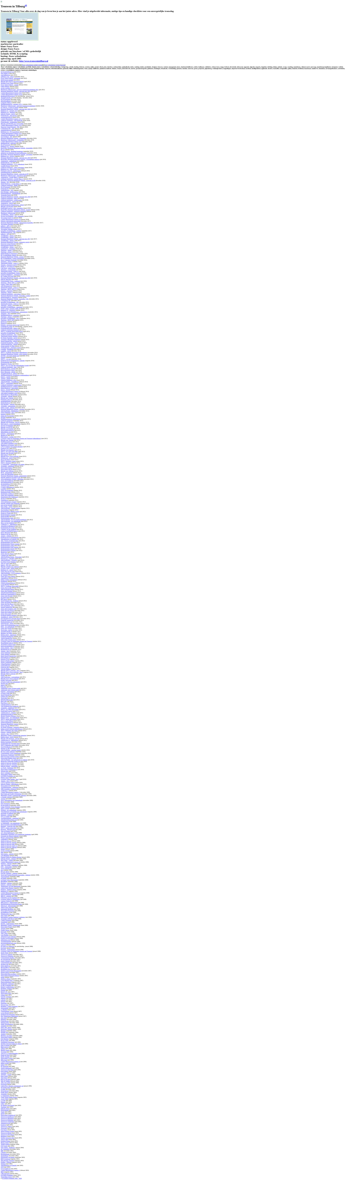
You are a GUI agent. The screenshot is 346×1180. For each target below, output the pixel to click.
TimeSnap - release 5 (7, 250)
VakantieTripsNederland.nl (8, 592)
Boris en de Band (6, 1079)
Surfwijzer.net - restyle (7, 623)
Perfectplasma (5, 1110)
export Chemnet (5, 961)
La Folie (3, 1100)
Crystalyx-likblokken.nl (7, 487)
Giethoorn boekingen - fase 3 (9, 334)
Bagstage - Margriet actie (8, 829)
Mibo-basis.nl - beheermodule (9, 902)
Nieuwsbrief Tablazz (7, 774)
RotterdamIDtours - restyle (8, 201)
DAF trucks (4, 1146)
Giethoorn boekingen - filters (9, 198)
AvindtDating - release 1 (8, 247)
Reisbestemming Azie (7, 542)
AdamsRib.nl (4, 578)
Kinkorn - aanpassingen (7, 433)
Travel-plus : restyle (6, 630)
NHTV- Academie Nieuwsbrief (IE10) (12, 331)
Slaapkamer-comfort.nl (7, 493)
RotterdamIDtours (6, 227)
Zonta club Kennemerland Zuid (10, 625)
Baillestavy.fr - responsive (8, 310)
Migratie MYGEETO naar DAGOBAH (12, 81)
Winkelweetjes (5, 1022)
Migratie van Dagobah (7, 429)
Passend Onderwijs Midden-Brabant (11, 857)
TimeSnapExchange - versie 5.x (10, 263)
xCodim (3, 1089)
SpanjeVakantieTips (6, 695)
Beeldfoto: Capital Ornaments (9, 1006)
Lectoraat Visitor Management (9, 880)
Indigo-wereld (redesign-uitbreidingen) (12, 729)
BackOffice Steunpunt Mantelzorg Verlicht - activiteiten (16, 154)
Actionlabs (4, 1094)
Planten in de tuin (6, 534)
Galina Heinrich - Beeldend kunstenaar (12, 151)
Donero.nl (3, 323)
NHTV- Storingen (6, 463)
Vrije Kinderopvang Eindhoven (10, 706)
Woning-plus (4, 683)
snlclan (3, 1113)
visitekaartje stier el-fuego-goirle (10, 690)
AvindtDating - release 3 (8, 237)
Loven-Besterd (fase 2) (7, 980)
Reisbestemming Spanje (7, 549)
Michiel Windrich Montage (8, 716)
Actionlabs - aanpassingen (8, 406)
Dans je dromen (5, 1045)
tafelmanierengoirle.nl (7, 714)
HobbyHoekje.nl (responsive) (9, 253)
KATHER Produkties (7, 1175)
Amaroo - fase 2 (5, 781)
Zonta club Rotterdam (7, 490)
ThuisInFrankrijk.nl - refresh (9, 373)
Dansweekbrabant (6, 982)
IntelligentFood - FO (6, 162)
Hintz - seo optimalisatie (7, 627)
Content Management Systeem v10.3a (11, 94)
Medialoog (4, 1136)
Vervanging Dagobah (7, 224)
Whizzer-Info (4, 771)
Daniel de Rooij (5, 1055)
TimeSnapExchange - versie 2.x (10, 304)
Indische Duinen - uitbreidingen (10, 784)
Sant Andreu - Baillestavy (8, 1147)
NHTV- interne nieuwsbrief (8, 719)
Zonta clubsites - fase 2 (7, 648)
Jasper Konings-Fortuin (7, 1131)
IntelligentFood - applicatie (8, 143)
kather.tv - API (5, 234)
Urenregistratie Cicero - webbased (10, 281)
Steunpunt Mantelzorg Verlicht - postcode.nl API (14, 174)
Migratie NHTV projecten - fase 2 (10, 670)
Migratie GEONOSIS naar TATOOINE (12, 123)
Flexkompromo (5, 362)
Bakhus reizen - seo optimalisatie (10, 717)
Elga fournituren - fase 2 (8, 605)
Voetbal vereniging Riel (7, 1138)
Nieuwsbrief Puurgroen (7, 910)
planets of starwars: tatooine (8, 842)
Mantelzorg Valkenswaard (8, 213)
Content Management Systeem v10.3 (11, 133)
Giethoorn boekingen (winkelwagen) (11, 385)
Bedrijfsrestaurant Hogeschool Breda (11, 904)
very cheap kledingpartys (8, 833)
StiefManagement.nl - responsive (10, 315)
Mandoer (3, 1031)
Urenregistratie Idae (6, 962)
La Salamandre (5, 1095)
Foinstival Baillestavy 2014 (8, 380)
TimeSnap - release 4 (7, 252)
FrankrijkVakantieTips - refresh (9, 343)
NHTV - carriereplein (7, 383)
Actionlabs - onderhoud (7, 466)
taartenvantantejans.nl (7, 722)
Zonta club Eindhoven (7, 480)
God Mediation (5, 855)
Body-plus (4, 701)
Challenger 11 (5, 790)
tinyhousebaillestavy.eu (7, 72)
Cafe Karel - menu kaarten (8, 268)
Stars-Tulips (4, 915)
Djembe (3, 990)
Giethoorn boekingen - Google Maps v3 (12, 179)
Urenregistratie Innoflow (8, 958)
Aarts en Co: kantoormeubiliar (9, 1053)
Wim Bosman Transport (7, 1160)
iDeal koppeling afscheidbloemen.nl (11, 824)
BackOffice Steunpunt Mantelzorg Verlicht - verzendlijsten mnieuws (20, 159)
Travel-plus (4, 698)
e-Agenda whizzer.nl (7, 797)
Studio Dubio (4, 953)
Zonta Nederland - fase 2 (8, 412)
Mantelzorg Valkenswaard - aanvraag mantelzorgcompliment (18, 106)
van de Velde (4, 1099)
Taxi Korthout (5, 510)
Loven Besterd (5, 1013)
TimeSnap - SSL (5, 313)
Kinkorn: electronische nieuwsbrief (11, 221)
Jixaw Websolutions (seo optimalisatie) (12, 800)
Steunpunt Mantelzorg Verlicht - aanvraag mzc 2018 (15, 197)
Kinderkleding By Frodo (8, 528)
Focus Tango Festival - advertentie (10, 78)
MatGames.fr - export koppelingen (10, 424)
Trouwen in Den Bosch (7, 1134)
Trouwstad (4, 1128)
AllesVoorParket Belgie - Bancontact (11, 557)
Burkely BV (4, 992)
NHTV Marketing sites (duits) (9, 730)
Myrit (2, 802)
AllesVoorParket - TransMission (10, 381)
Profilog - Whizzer (6, 1162)
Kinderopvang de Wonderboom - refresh (12, 205)
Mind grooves (5, 1047)
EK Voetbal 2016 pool (7, 276)
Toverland (3, 1052)
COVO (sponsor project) (8, 782)
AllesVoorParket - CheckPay (9, 560)
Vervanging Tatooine (7, 229)
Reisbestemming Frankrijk (8, 550)
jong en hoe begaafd (6, 505)
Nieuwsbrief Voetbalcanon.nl (9, 769)
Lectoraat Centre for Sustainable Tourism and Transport (16, 641)
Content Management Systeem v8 (10, 391)
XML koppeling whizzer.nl (8, 789)
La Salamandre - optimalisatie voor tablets (13, 464)
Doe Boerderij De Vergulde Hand (10, 618)
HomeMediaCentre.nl (7, 643)
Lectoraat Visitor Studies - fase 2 (10, 779)
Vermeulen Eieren (6, 195)
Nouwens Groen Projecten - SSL (10, 127)
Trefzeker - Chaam (6, 1074)
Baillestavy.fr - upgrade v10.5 (9, 111)
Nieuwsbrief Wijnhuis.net (8, 1115)
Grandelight (4, 922)
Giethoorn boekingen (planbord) (10, 330)
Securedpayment (5, 1087)
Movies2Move (5, 967)
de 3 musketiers (5, 1149)
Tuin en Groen (5, 563)
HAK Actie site (5, 725)
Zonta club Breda (6, 602)
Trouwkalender (5, 876)
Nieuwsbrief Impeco (6, 467)
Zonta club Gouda (6, 614)
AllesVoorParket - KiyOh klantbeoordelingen (13, 519)
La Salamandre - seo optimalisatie (10, 823)
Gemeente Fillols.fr (6, 102)
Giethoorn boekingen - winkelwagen (11, 200)
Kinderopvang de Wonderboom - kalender (13, 360)
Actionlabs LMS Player (7, 919)
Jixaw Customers (5, 773)
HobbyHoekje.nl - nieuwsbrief (9, 388)
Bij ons (3, 149)
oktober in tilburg (6, 979)
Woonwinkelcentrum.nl (7, 430)
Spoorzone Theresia (6, 1029)
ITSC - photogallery (6, 867)
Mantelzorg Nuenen (6, 364)
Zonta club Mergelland (7, 474)
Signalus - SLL (5, 182)
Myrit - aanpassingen (7, 472)
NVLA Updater (5, 816)
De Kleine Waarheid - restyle (9, 338)
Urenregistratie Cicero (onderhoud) (11, 753)
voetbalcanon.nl (5, 821)
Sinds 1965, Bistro (6, 1027)
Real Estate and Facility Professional (11, 794)
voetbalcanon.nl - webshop (8, 712)
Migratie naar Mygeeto (7, 453)
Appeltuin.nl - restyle (7, 617)
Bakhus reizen (5, 777)
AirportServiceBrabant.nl (8, 526)
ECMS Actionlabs (6, 985)
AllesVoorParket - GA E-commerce (11, 573)
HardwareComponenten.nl (8, 594)
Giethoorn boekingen (7, 420)
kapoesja (3, 414)
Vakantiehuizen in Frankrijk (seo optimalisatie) (14, 811)
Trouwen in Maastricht (7, 1118)
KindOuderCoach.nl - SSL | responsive (12, 208)
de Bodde (3, 878)
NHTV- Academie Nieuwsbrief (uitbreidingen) (14, 352)
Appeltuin (3, 1073)
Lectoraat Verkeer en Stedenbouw (10, 899)
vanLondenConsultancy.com (9, 393)
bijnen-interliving (5, 966)
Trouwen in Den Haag (7, 1069)
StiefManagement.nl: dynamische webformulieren (15, 375)
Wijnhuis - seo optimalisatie (8, 810)
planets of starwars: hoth (8, 844)
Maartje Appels (5, 1050)
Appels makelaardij (6, 1068)
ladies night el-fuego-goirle (8, 639)
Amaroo (3, 798)
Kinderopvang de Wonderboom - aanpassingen (14, 312)
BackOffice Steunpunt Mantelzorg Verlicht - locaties (15, 209)
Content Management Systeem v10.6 (11, 93)
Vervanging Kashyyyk (7, 218)
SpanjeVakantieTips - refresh (9, 341)
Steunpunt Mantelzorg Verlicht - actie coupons (14, 354)
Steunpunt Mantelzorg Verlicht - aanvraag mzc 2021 (15, 91)
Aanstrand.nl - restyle (7, 203)
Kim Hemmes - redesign (8, 404)
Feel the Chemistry (6, 996)
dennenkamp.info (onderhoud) (9, 497)
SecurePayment (5, 597)
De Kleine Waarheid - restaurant (10, 727)
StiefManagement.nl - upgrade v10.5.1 (12, 104)
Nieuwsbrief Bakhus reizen (8, 758)
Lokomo (3, 1000)
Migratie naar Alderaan (7, 471)
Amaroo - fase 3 (5, 734)
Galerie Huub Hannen (7, 888)
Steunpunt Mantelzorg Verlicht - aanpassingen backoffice (17, 222)
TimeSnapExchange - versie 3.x (10, 287)
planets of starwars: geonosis (9, 764)
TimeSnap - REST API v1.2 (9, 289)
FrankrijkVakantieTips (7, 636)
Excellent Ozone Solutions (8, 562)
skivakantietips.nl (6, 484)
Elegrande (3, 932)
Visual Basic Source (6, 1177)
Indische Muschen (6, 279)
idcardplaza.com (5, 969)
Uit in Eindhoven (6, 1168)
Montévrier (4, 552)
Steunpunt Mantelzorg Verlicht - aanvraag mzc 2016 (15, 278)
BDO (2, 1172)
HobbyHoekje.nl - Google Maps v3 (11, 184)
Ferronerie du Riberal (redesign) (10, 836)
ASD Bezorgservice (6, 286)
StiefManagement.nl (6, 442)
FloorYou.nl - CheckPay (8, 558)
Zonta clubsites (5, 654)
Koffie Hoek (4, 1092)
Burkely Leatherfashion (7, 987)
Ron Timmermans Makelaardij (9, 1016)
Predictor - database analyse (8, 889)
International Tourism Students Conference (13, 917)
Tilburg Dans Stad (6, 907)
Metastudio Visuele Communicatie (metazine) (14, 735)
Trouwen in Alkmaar (7, 954)
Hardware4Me (5, 516)
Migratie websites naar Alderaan (10, 566)
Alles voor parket (6, 1082)
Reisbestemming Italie (7, 518)
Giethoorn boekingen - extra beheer (11, 294)
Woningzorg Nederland (7, 755)
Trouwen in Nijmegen (7, 956)
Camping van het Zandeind (8, 529)
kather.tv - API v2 (6, 226)
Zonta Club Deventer (7, 596)
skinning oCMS (5, 748)
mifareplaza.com (5, 940)
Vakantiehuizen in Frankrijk (8, 539)
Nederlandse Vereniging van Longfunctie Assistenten (16, 834)
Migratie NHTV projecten (8, 674)
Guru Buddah (5, 935)
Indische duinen (5, 1108)
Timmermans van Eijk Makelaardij (10, 886)
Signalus (3, 357)
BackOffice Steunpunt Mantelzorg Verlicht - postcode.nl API (18, 180)
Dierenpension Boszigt (7, 245)
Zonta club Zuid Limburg (8, 576)
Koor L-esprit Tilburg (7, 721)
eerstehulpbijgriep (6, 401)
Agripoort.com (5, 485)
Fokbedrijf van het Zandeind (9, 897)
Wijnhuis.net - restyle (7, 458)
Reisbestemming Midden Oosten (10, 511)
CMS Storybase (5, 1173)
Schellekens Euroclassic (7, 1042)
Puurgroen (4, 1003)
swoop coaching (5, 88)
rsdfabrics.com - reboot (7, 76)
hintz (2, 852)
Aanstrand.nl (4, 500)
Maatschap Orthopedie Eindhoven (10, 761)
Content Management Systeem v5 (10, 893)
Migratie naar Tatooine (7, 398)
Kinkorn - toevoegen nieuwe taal (10, 325)
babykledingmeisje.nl (7, 482)
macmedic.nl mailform (7, 813)
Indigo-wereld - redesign (8, 407)
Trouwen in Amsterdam (7, 1121)
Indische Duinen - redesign (8, 859)
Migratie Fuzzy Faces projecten (10, 456)
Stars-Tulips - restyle (6, 506)
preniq (2, 977)
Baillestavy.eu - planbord (8, 112)
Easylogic (3, 948)
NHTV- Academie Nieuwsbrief (10, 586)
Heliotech (3, 1019)
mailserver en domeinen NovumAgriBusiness (14, 153)
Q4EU (3, 1104)
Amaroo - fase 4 (5, 651)
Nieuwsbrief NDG (6, 993)
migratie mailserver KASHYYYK (10, 477)
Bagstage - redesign (6, 883)
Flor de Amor (4, 1005)
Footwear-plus (5, 667)
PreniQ (3, 675)
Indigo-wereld (5, 1063)
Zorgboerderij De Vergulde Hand (10, 743)
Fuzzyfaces (4, 1130)
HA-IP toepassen (5, 99)
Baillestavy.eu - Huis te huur (9, 169)
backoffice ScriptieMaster (8, 333)
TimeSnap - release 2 (7, 305)
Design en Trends (6, 513)
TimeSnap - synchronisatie (8, 270)
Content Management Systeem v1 (10, 1170)
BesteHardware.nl (6, 649)
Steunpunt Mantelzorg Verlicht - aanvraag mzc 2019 (15, 158)
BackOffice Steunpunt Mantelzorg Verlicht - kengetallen (17, 148)
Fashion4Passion (5, 665)
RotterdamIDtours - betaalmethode (10, 193)
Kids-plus (3, 687)
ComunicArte (4, 555)
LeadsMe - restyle (6, 351)
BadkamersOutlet (6, 492)
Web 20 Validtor (5, 1081)
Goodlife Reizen (5, 166)
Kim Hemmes (5, 1039)
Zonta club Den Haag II (7, 610)
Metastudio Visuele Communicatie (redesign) (13, 795)
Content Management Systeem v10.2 (11, 141)
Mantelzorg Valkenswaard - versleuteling (12, 140)
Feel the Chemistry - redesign (9, 873)
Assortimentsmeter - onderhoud (10, 787)
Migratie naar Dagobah (7, 450)
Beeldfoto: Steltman (6, 988)
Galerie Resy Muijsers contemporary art (12, 1086)
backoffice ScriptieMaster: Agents (10, 273)
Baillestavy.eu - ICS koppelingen (10, 132)
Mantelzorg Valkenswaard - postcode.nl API (13, 175)
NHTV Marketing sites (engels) (10, 745)
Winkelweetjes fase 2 (7, 914)
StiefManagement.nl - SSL (8, 232)
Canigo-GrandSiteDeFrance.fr (9, 531)
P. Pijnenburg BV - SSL (7, 128)
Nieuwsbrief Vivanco (7, 1058)
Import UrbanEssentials (7, 661)
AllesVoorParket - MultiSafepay (10, 411)
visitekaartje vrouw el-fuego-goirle (10, 688)
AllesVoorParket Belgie (7, 589)
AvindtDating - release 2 (8, 240)
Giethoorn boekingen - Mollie (9, 185)
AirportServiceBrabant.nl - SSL (10, 135)
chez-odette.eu (5, 73)
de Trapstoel (4, 575)
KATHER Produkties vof (8, 776)
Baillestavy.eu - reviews (7, 156)
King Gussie (4, 1076)
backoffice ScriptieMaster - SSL (10, 302)
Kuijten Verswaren (6, 680)
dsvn (2, 870)
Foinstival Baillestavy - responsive (10, 274)
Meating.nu (4, 435)
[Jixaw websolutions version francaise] (54, 65)
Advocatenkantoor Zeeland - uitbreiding (12, 479)
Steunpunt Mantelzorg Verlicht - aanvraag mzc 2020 (15, 109)
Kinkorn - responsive (7, 291)
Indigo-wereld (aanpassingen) (9, 579)
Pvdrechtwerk (5, 188)
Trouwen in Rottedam (7, 1120)
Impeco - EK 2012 (6, 565)
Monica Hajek (5, 1142)
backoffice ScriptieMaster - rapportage (11, 307)
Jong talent (4, 1018)
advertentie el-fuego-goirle (8, 644)
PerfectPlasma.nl (5, 657)
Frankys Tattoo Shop (7, 284)
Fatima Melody (5, 86)
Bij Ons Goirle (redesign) (8, 751)
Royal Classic (5, 1040)
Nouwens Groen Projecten (8, 244)
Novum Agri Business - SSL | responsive (12, 216)
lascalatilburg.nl (5, 912)
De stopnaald (4, 1066)
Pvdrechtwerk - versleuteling (9, 122)
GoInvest (3, 945)
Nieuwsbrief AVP (6, 786)
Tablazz (3, 1048)
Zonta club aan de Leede (8, 571)
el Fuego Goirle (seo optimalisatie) (10, 682)
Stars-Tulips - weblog (7, 860)
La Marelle (4, 1009)
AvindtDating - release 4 (8, 235)
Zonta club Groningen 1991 (9, 609)
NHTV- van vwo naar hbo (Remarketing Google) (15, 365)
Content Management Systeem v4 (10, 1061)
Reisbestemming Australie (8, 515)
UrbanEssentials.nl (6, 704)
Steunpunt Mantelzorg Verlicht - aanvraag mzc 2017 (15, 239)
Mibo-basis (4, 1060)
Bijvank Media (5, 872)
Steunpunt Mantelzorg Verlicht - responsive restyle (15, 242)
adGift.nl (3, 498)
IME (2, 1151)
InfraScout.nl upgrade (7, 80)
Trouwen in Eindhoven (7, 1117)
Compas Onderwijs (6, 901)
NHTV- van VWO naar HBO (9, 451)
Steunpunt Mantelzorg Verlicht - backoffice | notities (15, 295)
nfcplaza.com (4, 964)
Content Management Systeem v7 (10, 792)
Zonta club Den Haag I (7, 553)
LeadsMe (3, 489)
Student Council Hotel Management (11, 970)
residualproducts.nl (6, 130)
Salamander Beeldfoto (7, 909)
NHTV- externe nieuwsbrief (9, 828)
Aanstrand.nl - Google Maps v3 (10, 177)
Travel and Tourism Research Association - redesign (15, 875)
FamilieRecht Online (7, 326)
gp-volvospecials (5, 959)
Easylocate (4, 1084)
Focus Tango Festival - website (9, 85)
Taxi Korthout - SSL (6, 136)
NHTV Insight (5, 808)
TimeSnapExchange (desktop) (9, 336)
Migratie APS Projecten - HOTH (10, 422)
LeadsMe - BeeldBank (7, 349)
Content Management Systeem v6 (10, 862)
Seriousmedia (4, 1008)
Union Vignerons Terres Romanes (10, 807)
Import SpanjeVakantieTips (8, 656)
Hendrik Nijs (4, 1032)
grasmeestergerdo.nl (6, 117)
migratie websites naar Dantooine (10, 503)
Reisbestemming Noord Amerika (10, 544)
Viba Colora (4, 933)
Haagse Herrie (5, 972)
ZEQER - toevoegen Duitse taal (10, 356)
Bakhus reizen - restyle (7, 737)
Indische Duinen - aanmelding (9, 766)
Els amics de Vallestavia (7, 946)
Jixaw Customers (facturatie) (9, 260)
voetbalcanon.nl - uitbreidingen (9, 740)
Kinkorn (3, 1102)
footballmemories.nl (6, 172)
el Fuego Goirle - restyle (8, 568)
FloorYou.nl (4, 703)
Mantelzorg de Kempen (7, 445)
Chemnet (3, 1152)
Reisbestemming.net (6, 622)
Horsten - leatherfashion (7, 923)
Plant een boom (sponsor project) (10, 756)
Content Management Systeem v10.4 (11, 125)
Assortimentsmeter (6, 941)
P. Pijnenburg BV (6, 300)
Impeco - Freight (5, 390)
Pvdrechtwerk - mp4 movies (9, 115)
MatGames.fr (4, 455)
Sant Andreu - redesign (7, 854)
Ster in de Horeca (6, 459)
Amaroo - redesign (6, 536)
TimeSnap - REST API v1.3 (9, 283)
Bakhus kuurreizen (6, 742)
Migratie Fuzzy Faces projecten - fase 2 (12, 672)
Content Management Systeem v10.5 (11, 119)
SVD (2, 1167)
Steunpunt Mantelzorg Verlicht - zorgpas (12, 257)
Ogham (3, 995)
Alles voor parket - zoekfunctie (9, 865)
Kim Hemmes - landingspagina (9, 192)
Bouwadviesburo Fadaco (8, 370)
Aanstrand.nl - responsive (8, 248)
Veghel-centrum (5, 1144)
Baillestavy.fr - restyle (7, 570)
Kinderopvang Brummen (8, 1014)
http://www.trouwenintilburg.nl (33, 61)
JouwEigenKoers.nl (6, 747)
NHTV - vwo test (6, 359)
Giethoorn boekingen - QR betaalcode (11, 120)
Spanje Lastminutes (6, 662)
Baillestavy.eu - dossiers (7, 146)
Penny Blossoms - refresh (8, 372)
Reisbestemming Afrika (7, 545)
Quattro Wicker (5, 930)
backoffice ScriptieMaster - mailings (11, 231)
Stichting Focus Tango (7, 83)
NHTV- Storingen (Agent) (8, 461)
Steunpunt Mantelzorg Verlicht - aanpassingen (14, 476)
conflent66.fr (4, 839)
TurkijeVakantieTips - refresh (9, 344)
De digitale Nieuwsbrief (7, 1105)
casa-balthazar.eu (5, 75)
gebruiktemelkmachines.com (9, 820)
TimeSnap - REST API (7, 320)
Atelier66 (3, 1026)
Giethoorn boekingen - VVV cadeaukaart (12, 164)
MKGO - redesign (6, 896)
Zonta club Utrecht (6, 628)
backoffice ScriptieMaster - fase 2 (10, 318)
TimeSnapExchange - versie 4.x (10, 271)
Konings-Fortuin (5, 1141)
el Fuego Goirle (5, 693)
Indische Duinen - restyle (8, 114)
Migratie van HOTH (6, 427)
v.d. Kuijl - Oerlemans (7, 768)
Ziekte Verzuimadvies (7, 1024)
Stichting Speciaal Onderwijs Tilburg (11, 1044)
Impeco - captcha (5, 377)
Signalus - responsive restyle (9, 265)
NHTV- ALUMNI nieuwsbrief (9, 709)
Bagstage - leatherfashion (8, 949)
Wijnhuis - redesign (6, 863)
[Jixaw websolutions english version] (31, 65)
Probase (3, 1001)
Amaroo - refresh (5, 378)
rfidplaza (3, 998)
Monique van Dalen (6, 633)
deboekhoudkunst (6, 101)
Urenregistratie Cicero (7, 1011)
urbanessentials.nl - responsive (9, 297)
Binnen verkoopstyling (7, 837)
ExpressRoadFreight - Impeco (9, 328)
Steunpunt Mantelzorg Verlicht (9, 724)
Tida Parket (4, 1078)
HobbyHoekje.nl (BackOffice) (9, 394)
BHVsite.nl (4, 599)
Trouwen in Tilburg (6, 1126)
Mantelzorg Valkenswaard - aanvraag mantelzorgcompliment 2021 (19, 89)
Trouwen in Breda (6, 1133)
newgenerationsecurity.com (8, 943)
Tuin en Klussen (5, 831)
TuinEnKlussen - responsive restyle (11, 347)
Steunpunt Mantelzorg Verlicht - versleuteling (13, 138)
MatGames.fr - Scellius (7, 437)
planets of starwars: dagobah (9, 763)
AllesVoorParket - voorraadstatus (10, 677)
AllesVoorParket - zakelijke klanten (11, 750)
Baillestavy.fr (4, 891)
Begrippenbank (5, 1154)
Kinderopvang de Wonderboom (10, 537)
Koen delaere (4, 1071)
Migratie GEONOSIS (7, 206)
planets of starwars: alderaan (9, 847)
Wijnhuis (3, 1164)
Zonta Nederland (5, 652)
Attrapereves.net (5, 1123)
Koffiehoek (4, 581)
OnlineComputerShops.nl (8, 583)
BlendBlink (4, 881)
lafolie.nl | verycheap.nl (7, 266)
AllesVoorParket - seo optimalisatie (11, 521)
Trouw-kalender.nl (6, 868)
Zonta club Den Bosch (7, 604)
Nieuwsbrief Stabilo (6, 1037)
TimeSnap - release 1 (7, 317)
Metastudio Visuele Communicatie (10, 925)
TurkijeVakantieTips (6, 638)
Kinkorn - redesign (6, 732)
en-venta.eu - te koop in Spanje (9, 107)
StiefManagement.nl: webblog (9, 386)
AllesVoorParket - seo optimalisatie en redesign (14, 760)
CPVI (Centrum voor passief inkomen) (12, 446)
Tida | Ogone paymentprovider (9, 541)
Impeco (3, 685)
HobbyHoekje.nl (5, 403)
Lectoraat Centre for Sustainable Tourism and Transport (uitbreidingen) (21, 438)
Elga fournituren (5, 803)
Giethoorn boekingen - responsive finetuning (13, 211)
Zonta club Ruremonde (7, 416)
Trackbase (3, 1107)
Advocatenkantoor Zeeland (8, 502)
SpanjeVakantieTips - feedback (9, 601)
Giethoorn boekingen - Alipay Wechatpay (12, 167)
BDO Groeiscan (5, 1159)
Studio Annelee (5, 1056)
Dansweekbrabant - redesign (9, 894)
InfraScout (4, 321)
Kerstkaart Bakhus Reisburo (9, 615)
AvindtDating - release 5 (8, 214)
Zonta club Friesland (6, 591)
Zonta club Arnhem (6, 612)
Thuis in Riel (4, 1139)
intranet (3, 849)
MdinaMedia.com (6, 432)
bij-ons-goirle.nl (5, 805)
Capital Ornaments (6, 920)
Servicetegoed (5, 1091)
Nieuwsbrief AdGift (6, 469)
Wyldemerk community (7, 983)
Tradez (3, 1112)
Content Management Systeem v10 (11, 219)
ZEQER (3, 417)
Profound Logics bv (6, 399)
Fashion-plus (4, 696)
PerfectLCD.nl (5, 659)
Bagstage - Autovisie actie (8, 826)
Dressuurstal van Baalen (8, 1157)
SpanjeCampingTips (6, 607)
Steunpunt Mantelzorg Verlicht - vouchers (12, 409)
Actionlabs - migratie (7, 396)
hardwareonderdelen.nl (7, 646)
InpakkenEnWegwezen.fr (8, 96)
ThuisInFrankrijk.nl (6, 98)
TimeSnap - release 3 (7, 292)
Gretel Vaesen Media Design (9, 1097)
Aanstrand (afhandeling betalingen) (11, 339)
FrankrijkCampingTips (7, 620)
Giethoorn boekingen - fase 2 (9, 367)
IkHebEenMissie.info (7, 700)
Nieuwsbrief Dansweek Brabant (10, 975)
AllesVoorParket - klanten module (10, 508)
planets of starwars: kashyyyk (9, 846)
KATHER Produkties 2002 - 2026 (12, 1178)
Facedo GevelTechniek (7, 938)
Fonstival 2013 (5, 448)
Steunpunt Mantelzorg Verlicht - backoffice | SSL (15, 299)
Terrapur (3, 928)
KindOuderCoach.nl (6, 711)
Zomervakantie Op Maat (8, 346)
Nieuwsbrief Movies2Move (8, 974)
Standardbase (4, 1155)
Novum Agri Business (7, 425)
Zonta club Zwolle (6, 588)
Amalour (3, 1034)
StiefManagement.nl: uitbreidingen (10, 419)
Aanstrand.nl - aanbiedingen (9, 161)
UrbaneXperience (6, 664)
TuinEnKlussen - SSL (7, 190)
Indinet (3, 1065)
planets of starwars (6, 841)
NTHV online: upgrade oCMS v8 (10, 308)
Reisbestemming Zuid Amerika (9, 547)
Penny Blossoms (5, 532)
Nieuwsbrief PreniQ (6, 927)
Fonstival (3, 1125)
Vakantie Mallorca (6, 669)
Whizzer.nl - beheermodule (8, 906)
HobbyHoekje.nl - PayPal (8, 369)
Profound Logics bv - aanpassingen (11, 171)
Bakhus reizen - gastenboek (8, 635)
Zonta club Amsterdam (7, 495)
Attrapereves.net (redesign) (8, 936)
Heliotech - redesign (6, 815)
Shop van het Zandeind (7, 523)
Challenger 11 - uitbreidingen (9, 524)
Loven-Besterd (5, 584)
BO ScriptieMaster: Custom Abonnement (12, 258)
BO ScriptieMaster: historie (8, 255)
